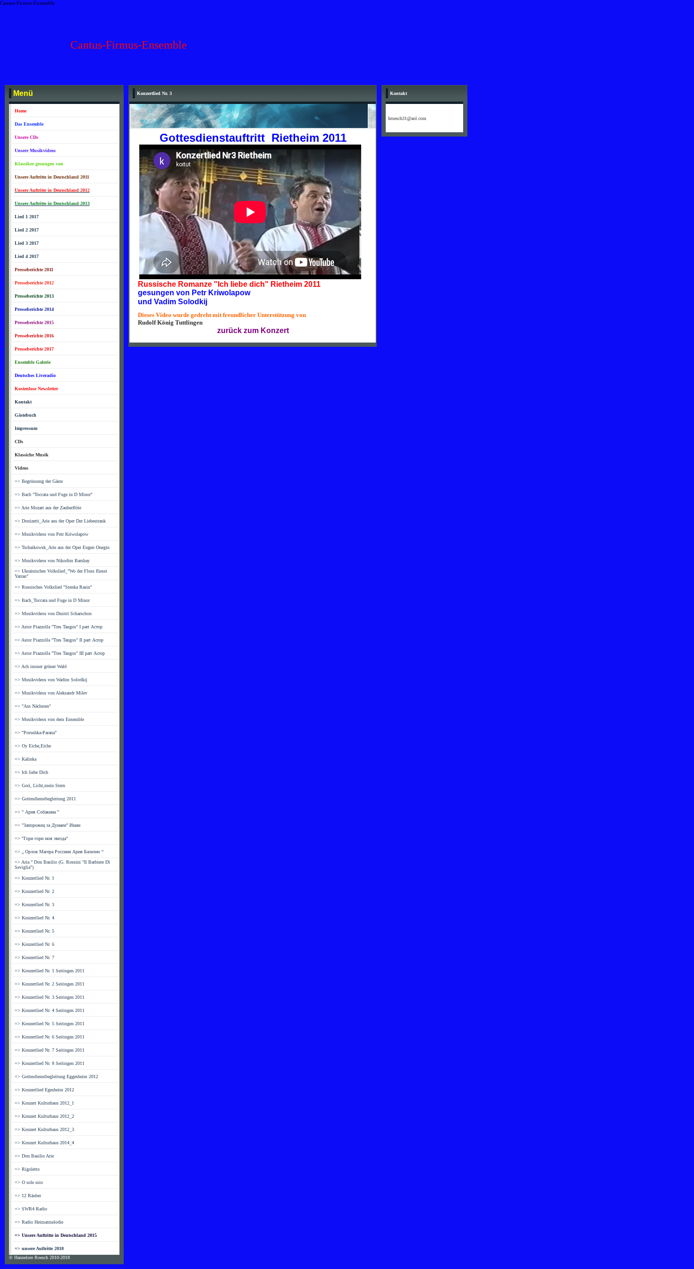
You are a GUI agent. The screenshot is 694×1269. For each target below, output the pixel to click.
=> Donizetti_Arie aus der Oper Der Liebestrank (60, 520)
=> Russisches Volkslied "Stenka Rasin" (53, 587)
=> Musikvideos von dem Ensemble (49, 719)
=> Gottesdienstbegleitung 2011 (45, 798)
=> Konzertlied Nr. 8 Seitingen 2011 (50, 1063)
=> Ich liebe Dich (31, 772)
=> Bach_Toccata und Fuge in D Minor (52, 600)
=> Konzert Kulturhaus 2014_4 (44, 1142)
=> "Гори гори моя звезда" (41, 838)
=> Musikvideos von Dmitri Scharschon (53, 613)
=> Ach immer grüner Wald (41, 666)
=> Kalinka (25, 759)
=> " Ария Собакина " (37, 812)
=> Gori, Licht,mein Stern (40, 785)
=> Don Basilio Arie (34, 1155)
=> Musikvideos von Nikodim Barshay (52, 560)
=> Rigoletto (27, 1169)
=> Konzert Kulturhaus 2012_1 (44, 1103)
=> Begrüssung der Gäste (39, 481)
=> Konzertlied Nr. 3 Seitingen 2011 (50, 997)
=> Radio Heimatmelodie (39, 1222)
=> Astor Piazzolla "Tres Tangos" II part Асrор (59, 640)
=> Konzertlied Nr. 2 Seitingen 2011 (50, 983)
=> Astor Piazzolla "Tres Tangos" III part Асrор (60, 653)
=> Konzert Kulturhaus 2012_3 (44, 1129)
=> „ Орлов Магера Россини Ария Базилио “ (59, 851)
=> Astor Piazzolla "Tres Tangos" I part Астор (58, 626)
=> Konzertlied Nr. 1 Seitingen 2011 (50, 970)
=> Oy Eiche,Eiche (33, 745)
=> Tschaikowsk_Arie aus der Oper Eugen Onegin (62, 547)
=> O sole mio (29, 1182)
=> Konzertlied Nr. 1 (34, 878)
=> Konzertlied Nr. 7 (34, 957)
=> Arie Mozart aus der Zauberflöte (48, 507)
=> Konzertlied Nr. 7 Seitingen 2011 (50, 1050)
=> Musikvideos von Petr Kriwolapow (51, 534)
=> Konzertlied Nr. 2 (34, 891)
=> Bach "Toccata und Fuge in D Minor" (54, 494)
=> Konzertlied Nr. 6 (34, 944)
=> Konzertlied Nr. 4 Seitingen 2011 (50, 1010)
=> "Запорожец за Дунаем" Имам (47, 825)
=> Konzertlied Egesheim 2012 (44, 1089)
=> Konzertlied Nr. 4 (34, 917)
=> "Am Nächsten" (33, 706)
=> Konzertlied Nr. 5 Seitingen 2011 (50, 1023)
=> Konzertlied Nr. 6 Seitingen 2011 (50, 1036)
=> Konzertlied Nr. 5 (34, 931)
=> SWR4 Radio (31, 1208)
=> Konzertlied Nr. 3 (34, 904)
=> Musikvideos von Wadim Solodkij (51, 679)
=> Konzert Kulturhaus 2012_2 (44, 1116)
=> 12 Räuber (28, 1195)
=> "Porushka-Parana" (36, 732)
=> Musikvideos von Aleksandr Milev (51, 692)
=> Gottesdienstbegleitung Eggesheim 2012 (56, 1076)
